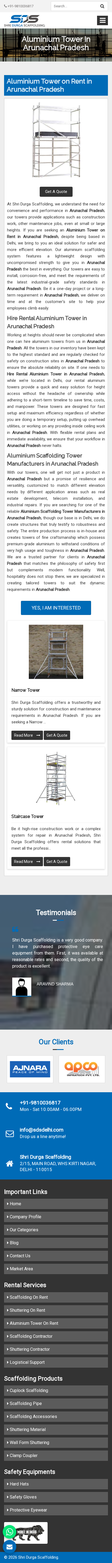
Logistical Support (27, 1362)
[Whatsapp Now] (9, 1532)
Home (15, 1203)
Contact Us (19, 1255)
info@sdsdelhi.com (41, 1130)
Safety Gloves (23, 1497)
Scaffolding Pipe (25, 1403)
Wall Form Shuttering (29, 1442)
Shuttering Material (27, 1429)
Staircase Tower (27, 816)
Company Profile (25, 1216)
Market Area (21, 1268)
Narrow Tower (25, 690)
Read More (24, 735)
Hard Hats (19, 1484)
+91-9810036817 (20, 6)
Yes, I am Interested (56, 608)
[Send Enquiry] (9, 1547)
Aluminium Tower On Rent (33, 1323)
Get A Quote (56, 191)
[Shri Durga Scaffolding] (24, 21)
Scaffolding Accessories (33, 1416)
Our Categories (23, 1229)
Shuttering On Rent (27, 1310)
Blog (13, 1242)
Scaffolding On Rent (28, 1297)
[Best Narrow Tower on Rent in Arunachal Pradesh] (56, 652)
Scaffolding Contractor (30, 1336)
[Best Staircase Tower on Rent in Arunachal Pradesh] (56, 778)
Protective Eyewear (28, 1510)
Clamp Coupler (23, 1455)
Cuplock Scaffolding (28, 1390)
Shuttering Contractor (29, 1349)
